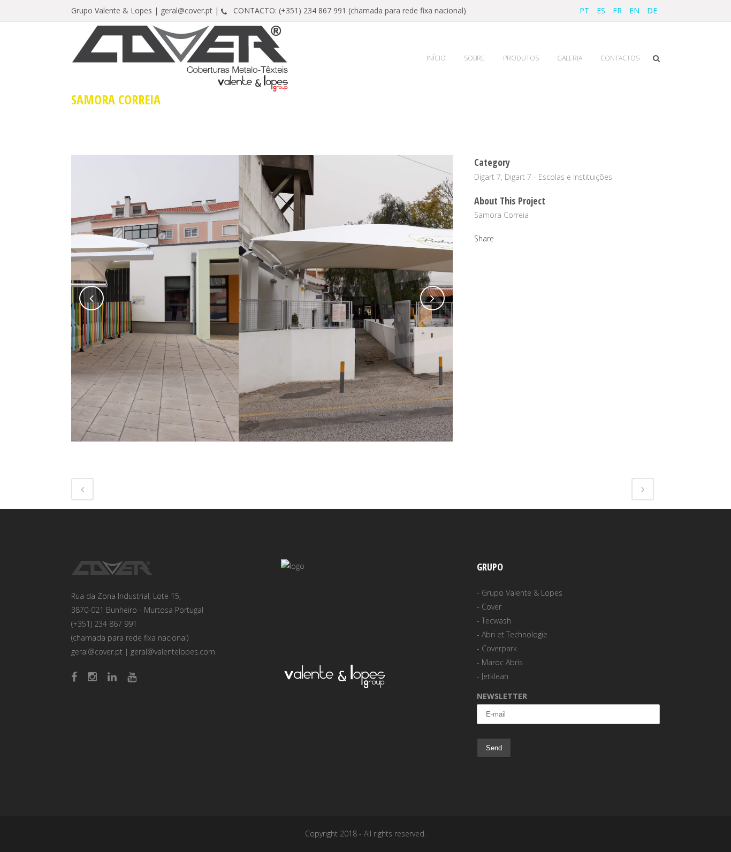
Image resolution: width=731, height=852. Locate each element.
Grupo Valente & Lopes (522, 593)
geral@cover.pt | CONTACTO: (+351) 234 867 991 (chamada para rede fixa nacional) (313, 10)
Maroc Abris (502, 662)
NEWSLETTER (502, 696)
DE (652, 10)
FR (617, 10)
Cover (491, 607)
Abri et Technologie (514, 634)
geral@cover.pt (97, 651)
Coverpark (499, 648)
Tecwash (496, 620)
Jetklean (495, 676)
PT (584, 10)
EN (634, 10)
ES (601, 10)
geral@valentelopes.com (173, 651)
